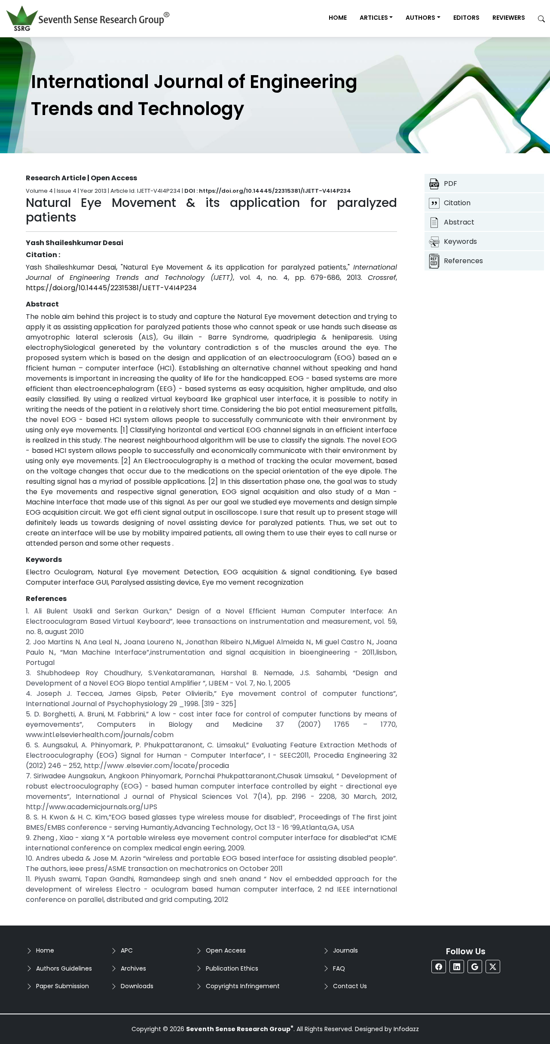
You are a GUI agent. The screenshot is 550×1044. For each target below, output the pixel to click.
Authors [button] (420, 17)
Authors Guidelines (64, 968)
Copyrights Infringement (243, 986)
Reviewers (508, 17)
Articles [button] (374, 17)
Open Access (226, 950)
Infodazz (406, 1029)
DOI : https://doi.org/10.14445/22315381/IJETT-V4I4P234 (267, 191)
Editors (466, 17)
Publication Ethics (232, 968)
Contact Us (350, 986)
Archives (133, 968)
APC (127, 950)
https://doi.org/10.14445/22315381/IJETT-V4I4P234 (111, 288)
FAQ (339, 968)
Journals (345, 950)
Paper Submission (62, 986)
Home (338, 17)
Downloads (137, 986)
